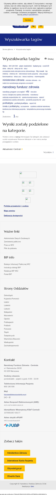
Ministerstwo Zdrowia (18, 453)
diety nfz (10, 69)
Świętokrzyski (9, 336)
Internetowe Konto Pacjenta (21, 461)
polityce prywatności (30, 15)
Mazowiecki (8, 316)
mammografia (39, 77)
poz (43, 100)
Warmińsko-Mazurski (12, 339)
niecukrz (34, 92)
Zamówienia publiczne (12, 242)
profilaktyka (8, 103)
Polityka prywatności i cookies (16, 206)
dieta (4, 69)
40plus (5, 66)
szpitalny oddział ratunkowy (40, 106)
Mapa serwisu (9, 211)
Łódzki (6, 302)
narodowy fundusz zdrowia (21, 87)
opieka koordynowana (30, 97)
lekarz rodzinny (28, 77)
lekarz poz (17, 77)
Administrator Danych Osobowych (17, 238)
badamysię (37, 66)
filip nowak (40, 71)
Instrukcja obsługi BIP (12, 268)
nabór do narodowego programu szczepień (18, 83)
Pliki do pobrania (10, 248)
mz (40, 80)
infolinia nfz (14, 74)
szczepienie (25, 106)
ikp (46, 71)
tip (3, 112)
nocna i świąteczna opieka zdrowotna (16, 95)
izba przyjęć (43, 74)
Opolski (7, 319)
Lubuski (7, 309)
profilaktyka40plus (21, 103)
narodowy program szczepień (14, 92)
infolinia (5, 74)
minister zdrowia (31, 80)
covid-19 (46, 66)
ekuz (25, 69)
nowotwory (34, 95)
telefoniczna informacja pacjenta (14, 109)
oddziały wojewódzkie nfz (12, 97)
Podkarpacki (8, 322)
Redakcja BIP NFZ (11, 271)
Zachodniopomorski (11, 346)
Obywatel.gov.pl (16, 469)
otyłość (41, 97)
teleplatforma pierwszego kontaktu (39, 109)
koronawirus (8, 77)
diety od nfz (19, 69)
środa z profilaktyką (11, 106)
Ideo (32, 486)
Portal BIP (8, 274)
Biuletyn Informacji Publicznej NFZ (17, 264)
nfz (27, 91)
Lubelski (7, 305)
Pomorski (7, 329)
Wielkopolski (9, 342)
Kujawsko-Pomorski (11, 299)
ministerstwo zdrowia (13, 80)
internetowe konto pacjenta (28, 74)
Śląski (6, 332)
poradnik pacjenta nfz (33, 100)
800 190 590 (13, 66)
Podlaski (7, 325)
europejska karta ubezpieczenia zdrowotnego (19, 71)
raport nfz (32, 103)
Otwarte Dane (15, 477)
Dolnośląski (8, 295)
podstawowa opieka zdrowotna (14, 100)
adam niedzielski (25, 66)
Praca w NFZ (9, 245)
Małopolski (8, 312)
